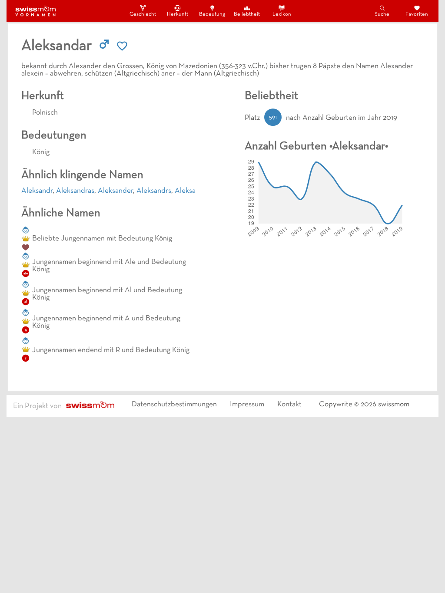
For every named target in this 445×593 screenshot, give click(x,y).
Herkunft (177, 14)
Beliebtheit (247, 14)
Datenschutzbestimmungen (174, 404)
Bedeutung (212, 14)
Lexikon (281, 14)
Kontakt (289, 404)
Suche (382, 14)
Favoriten (416, 14)
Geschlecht (143, 14)
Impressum (247, 404)
